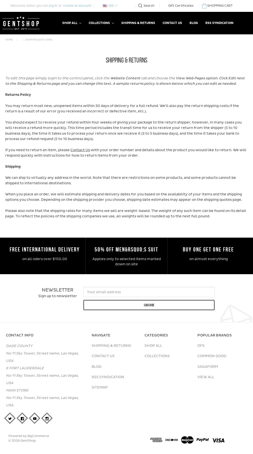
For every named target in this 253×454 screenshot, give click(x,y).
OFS (201, 346)
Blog (194, 23)
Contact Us (172, 23)
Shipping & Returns (138, 23)
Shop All (70, 23)
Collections (100, 23)
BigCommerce (38, 436)
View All (205, 377)
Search (149, 6)
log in (53, 6)
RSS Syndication (219, 23)
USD (111, 6)
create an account (77, 6)
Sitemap (100, 387)
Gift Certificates (180, 6)
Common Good (211, 356)
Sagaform (207, 367)
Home (9, 39)
